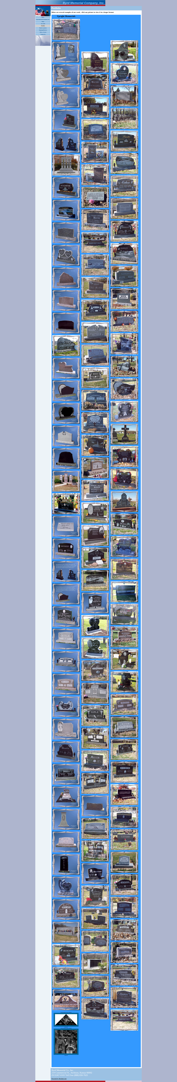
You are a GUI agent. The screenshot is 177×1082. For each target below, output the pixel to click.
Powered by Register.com (59, 1079)
